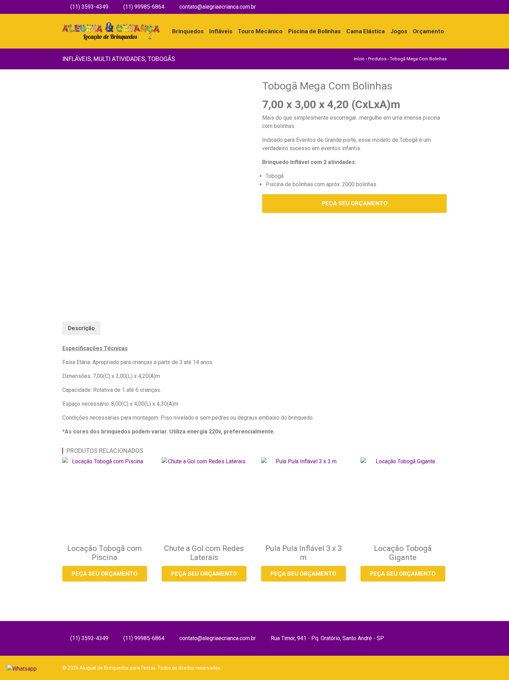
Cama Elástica (365, 31)
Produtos (377, 58)
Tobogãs (161, 58)
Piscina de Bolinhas (314, 31)
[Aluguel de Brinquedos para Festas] (110, 26)
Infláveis (220, 31)
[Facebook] (434, 6)
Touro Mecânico (260, 31)
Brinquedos (188, 31)
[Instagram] (444, 6)
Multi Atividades (119, 58)
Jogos (398, 31)
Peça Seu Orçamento (354, 203)
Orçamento (428, 31)
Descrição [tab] (81, 328)
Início (359, 58)
